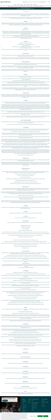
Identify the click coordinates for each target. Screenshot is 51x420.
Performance (35, 4)
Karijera (33, 409)
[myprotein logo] (5, 2)
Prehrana (18, 4)
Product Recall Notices (24, 411)
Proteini (15, 4)
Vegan (31, 4)
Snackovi (28, 4)
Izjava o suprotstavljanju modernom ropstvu (35, 403)
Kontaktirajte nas (24, 402)
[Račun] (46, 1)
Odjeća (22, 4)
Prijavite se (5, 400)
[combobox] (34, 2)
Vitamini (25, 4)
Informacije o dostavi (24, 408)
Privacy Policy (13, 419)
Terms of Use (18, 419)
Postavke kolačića (4, 407)
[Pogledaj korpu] (49, 2)
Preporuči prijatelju (45, 401)
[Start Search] (23, 2)
